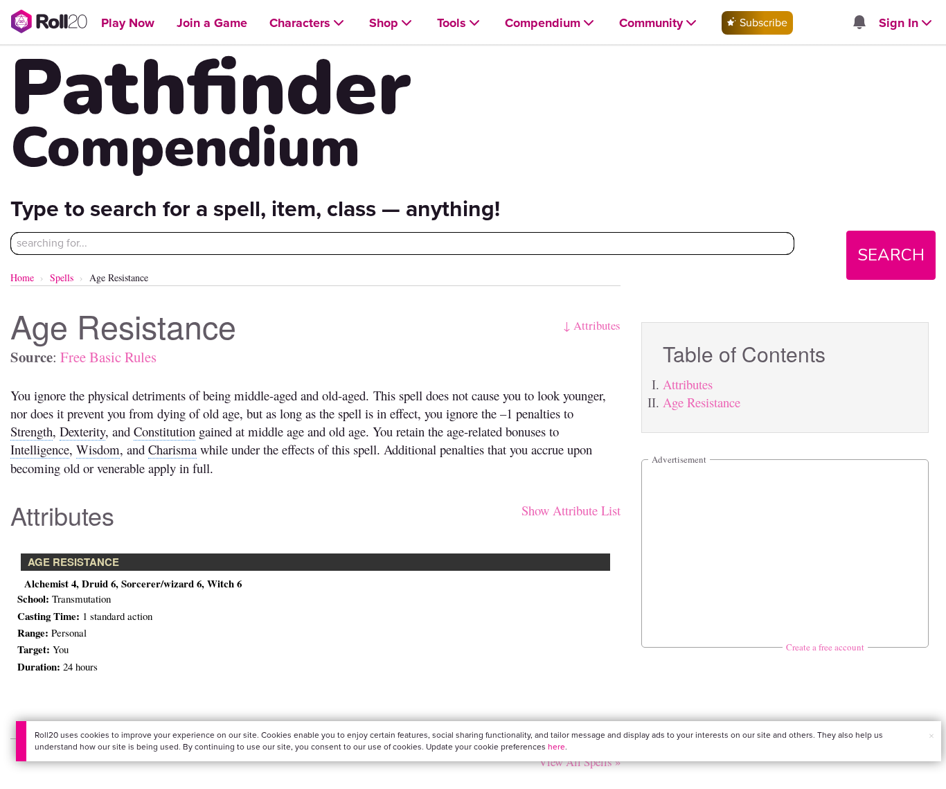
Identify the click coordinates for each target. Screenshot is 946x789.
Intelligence (39, 449)
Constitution (164, 431)
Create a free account (825, 647)
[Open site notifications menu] (858, 23)
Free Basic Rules (108, 356)
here (556, 747)
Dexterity (82, 431)
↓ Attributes (592, 325)
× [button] (931, 736)
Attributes (688, 384)
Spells (61, 277)
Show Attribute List (571, 510)
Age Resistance (701, 402)
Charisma (172, 449)
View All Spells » (580, 762)
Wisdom (98, 449)
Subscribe (762, 22)
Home (22, 277)
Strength (31, 431)
